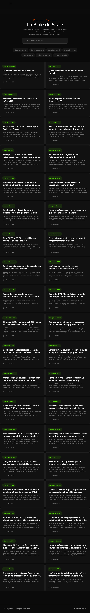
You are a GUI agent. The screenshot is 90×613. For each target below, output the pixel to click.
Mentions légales (80, 609)
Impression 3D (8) (69, 50)
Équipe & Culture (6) (37, 50)
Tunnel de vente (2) (61, 55)
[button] (10, 3)
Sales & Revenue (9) (44, 55)
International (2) (28, 55)
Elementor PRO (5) (20, 50)
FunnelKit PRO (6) (54, 50)
